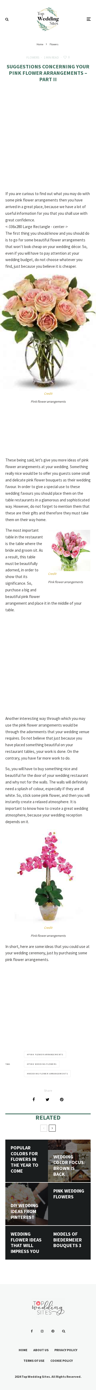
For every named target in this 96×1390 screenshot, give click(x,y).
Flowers (32, 57)
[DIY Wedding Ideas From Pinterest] (26, 1204)
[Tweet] (47, 1100)
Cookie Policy (61, 1361)
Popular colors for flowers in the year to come (24, 1159)
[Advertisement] (48, 140)
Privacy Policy (65, 1350)
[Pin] (61, 1100)
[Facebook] (32, 1331)
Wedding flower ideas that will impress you (26, 1242)
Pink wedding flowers (68, 1193)
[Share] (34, 1100)
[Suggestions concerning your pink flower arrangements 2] (69, 550)
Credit (48, 393)
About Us (41, 1350)
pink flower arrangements (45, 1054)
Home (23, 1350)
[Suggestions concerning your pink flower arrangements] (48, 332)
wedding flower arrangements (48, 1073)
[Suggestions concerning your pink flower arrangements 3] (48, 877)
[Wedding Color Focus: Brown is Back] (69, 1161)
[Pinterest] (52, 1331)
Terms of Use (34, 1361)
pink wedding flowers (42, 1064)
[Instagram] (42, 1331)
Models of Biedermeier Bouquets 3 (67, 1239)
